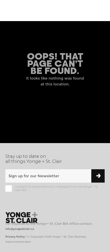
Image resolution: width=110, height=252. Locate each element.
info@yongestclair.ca (19, 229)
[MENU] (100, 11)
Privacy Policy (15, 236)
